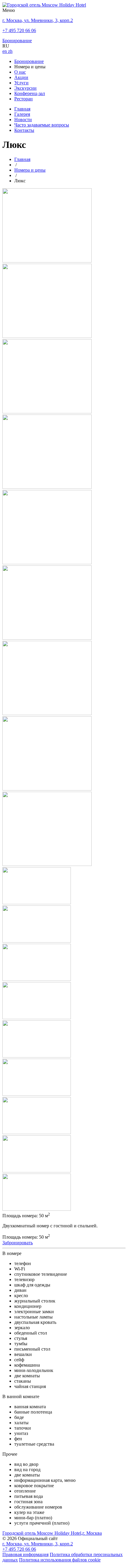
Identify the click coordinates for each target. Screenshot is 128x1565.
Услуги (21, 82)
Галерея (22, 114)
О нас (20, 72)
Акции (21, 77)
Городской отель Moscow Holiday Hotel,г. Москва (52, 1533)
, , (37, 1543)
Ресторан (23, 98)
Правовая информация (25, 1554)
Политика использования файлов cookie (60, 1559)
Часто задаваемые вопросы (41, 124)
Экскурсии (25, 88)
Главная (22, 108)
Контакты (24, 130)
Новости (23, 119)
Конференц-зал (29, 93)
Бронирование (29, 61)
